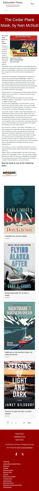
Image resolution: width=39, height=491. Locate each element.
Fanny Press (19, 439)
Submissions (7, 481)
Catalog (5, 468)
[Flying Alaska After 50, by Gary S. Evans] (19, 271)
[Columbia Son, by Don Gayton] (19, 213)
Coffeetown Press (19, 436)
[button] (16, 454)
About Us (6, 466)
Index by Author (8, 470)
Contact (5, 474)
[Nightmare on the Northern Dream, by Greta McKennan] (19, 330)
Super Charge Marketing (24, 447)
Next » (29, 422)
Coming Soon (7, 478)
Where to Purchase (9, 476)
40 (24, 422)
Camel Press (19, 433)
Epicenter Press (8, 483)
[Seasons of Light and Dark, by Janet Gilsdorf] (19, 389)
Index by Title (7, 472)
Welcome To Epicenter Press (12, 485)
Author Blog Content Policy (12, 464)
